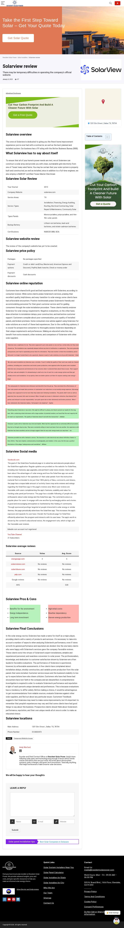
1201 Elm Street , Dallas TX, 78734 (103, 123)
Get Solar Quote (117, 3)
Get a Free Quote (22, 115)
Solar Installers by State (54, 877)
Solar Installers (23, 57)
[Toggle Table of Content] (106, 137)
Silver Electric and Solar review (28, 889)
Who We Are (49, 888)
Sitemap (47, 898)
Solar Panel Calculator (53, 872)
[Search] (110, 3)
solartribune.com (18, 569)
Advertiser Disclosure (13, 93)
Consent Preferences (94, 907)
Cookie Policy (90, 901)
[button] (103, 101)
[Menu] (3, 3)
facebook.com (13, 460)
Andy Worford (25, 747)
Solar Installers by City (53, 882)
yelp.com (18, 574)
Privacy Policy (90, 891)
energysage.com (18, 559)
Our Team (47, 893)
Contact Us (48, 903)
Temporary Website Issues (23, 738)
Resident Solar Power (10, 57)
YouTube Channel (15, 534)
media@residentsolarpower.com (99, 870)
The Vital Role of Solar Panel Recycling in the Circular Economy (57, 842)
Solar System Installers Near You (58, 867)
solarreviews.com (18, 564)
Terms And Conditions (94, 896)
